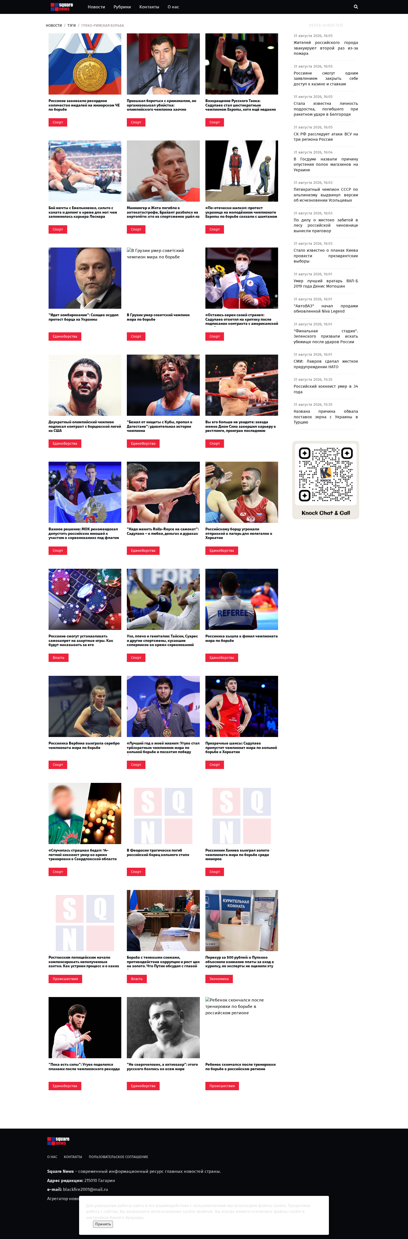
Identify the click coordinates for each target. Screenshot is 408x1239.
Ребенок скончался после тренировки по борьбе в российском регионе (240, 1066)
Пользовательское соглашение (118, 1157)
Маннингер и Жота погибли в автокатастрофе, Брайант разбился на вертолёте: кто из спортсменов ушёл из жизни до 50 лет (163, 214)
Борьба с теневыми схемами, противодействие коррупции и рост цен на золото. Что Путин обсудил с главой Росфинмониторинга (163, 964)
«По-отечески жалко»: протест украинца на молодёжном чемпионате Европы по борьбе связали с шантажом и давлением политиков (241, 214)
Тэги (71, 25)
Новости (96, 6)
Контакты (149, 6)
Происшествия (65, 979)
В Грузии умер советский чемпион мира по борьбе (158, 317)
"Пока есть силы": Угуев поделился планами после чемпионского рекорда (84, 1066)
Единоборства (65, 336)
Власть (58, 658)
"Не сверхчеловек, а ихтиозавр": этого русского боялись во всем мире (162, 1066)
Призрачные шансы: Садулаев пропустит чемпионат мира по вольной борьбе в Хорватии (241, 747)
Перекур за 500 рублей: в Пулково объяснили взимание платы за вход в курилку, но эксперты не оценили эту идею (239, 964)
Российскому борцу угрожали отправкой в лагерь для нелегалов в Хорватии (238, 533)
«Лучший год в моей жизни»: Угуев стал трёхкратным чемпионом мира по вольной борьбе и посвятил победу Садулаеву (163, 749)
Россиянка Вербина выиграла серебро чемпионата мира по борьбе (84, 745)
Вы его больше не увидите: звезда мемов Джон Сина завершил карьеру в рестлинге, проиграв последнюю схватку (240, 428)
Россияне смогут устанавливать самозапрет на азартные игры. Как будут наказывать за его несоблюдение (81, 642)
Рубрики (122, 6)
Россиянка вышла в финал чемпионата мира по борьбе (241, 638)
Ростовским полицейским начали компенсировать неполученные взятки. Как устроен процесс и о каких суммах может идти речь (84, 964)
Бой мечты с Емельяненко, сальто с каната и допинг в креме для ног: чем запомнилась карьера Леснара (83, 212)
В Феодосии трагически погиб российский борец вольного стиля (158, 852)
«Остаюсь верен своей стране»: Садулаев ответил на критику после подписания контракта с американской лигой (241, 321)
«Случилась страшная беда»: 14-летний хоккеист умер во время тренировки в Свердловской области (83, 854)
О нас (173, 6)
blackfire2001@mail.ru (85, 1189)
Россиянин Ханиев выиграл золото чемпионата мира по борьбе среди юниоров (237, 854)
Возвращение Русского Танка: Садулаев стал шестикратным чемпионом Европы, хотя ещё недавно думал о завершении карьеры (240, 107)
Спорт (58, 122)
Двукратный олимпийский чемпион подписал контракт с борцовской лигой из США (85, 426)
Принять (103, 1224)
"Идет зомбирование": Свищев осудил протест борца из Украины (84, 317)
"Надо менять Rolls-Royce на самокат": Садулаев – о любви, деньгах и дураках (163, 531)
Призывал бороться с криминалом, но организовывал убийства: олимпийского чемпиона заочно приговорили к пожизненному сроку (161, 107)
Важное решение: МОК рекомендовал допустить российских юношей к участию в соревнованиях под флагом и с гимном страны (84, 535)
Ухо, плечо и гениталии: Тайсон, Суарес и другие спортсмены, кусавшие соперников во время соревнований (162, 640)
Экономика (219, 979)
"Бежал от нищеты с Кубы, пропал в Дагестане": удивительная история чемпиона (159, 426)
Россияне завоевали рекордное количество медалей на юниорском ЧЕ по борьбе (84, 105)
